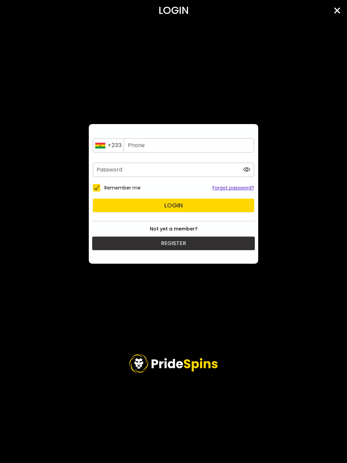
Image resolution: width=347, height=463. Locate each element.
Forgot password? (233, 187)
